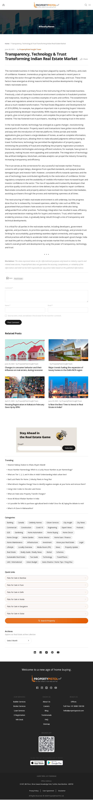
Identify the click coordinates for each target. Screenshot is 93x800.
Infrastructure (32, 542)
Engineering (52, 527)
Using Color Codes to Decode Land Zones (24, 489)
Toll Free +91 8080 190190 (73, 706)
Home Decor (68, 532)
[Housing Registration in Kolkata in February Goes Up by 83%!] (25, 387)
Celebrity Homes (35, 522)
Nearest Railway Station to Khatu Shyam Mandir (26, 465)
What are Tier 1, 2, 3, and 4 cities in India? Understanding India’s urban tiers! (37, 474)
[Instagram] (46, 687)
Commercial (11, 527)
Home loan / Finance (62, 537)
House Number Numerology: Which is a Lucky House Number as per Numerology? (40, 470)
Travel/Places (62, 557)
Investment (47, 542)
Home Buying (52, 532)
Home (7, 43)
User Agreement (48, 791)
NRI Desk (19, 719)
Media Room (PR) (44, 547)
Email (50, 305)
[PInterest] (51, 687)
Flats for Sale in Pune (15, 585)
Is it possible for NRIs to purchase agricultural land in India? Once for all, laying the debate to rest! (46, 503)
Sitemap (46, 724)
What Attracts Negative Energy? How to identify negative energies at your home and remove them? (47, 484)
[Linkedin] (42, 687)
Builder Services (19, 702)
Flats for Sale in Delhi (15, 592)
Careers (46, 706)
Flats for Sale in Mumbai (16, 578)
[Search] (86, 5)
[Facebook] (37, 687)
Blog (46, 710)
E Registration (19, 715)
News (58, 547)
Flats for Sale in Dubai (15, 613)
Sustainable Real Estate (16, 557)
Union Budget (32, 562)
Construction (26, 527)
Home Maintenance (14, 542)
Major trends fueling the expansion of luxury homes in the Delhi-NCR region (66, 368)
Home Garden (28, 537)
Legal (81, 542)
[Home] (3, 5)
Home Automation (35, 532)
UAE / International (14, 562)
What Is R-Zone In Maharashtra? (20, 508)
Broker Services (19, 706)
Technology (47, 557)
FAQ (46, 719)
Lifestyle (10, 547)
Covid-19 (39, 527)
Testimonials (46, 715)
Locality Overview (25, 547)
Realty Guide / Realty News (31, 552)
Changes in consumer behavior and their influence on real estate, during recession (24, 368)
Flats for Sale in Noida (15, 599)
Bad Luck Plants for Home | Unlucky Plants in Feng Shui (30, 479)
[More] (81, 59)
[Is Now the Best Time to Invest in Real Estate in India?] (68, 387)
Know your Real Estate (65, 542)
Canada (21, 522)
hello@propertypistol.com (73, 710)
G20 (8, 532)
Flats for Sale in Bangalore (17, 606)
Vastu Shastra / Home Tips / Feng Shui (57, 562)
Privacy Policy (34, 791)
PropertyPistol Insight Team (30, 49)
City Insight (68, 522)
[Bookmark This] (9, 278)
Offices (73, 702)
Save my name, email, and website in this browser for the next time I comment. (34, 316)
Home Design (12, 537)
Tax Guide (34, 557)
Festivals (80, 527)
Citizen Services (53, 522)
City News (81, 522)
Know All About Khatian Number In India (23, 498)
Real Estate (18, 279)
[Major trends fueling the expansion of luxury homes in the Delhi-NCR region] (68, 350)
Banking (10, 522)
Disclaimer (62, 791)
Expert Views (67, 527)
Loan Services (19, 710)
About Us (46, 702)
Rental (49, 552)
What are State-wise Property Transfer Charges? (27, 494)
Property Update (71, 547)
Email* (21, 444)
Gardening (19, 532)
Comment (9, 288)
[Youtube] (55, 687)
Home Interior (43, 537)
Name (7, 305)
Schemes (60, 552)
